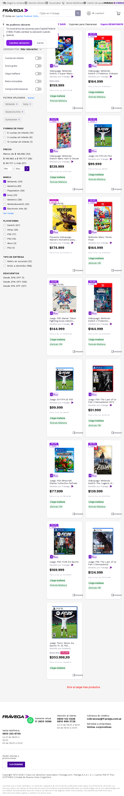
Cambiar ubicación (19, 43)
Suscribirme (16, 764)
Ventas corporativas (99, 727)
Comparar (76, 108)
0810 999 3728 (66, 721)
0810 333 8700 (11, 733)
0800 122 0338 (66, 719)
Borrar (31, 97)
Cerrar (40, 43)
